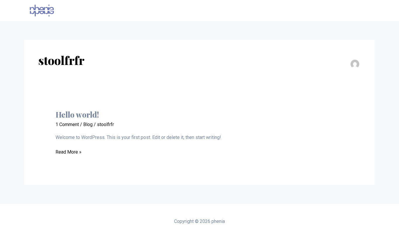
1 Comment (67, 124)
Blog (88, 124)
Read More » (68, 151)
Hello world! (77, 114)
